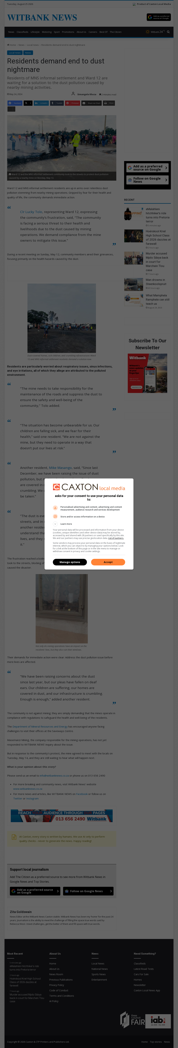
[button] (89, 524)
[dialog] (89, 524)
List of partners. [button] (116, 538)
